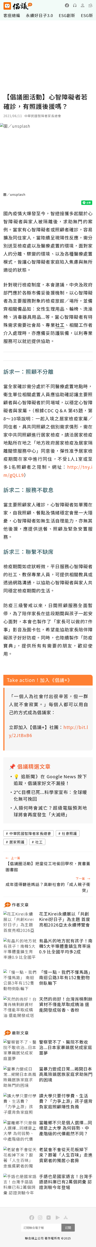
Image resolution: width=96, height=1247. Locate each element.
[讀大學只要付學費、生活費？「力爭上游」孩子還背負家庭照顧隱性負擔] (20, 1104)
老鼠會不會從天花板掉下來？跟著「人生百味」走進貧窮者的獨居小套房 (66, 1155)
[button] (90, 5)
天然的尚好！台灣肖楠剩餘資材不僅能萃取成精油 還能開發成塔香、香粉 (66, 1004)
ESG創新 (67, 15)
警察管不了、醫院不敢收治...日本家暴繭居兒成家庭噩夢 (65, 1047)
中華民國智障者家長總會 (30, 833)
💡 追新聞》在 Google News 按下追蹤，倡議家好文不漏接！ (50, 779)
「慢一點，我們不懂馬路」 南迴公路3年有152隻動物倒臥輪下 (66, 977)
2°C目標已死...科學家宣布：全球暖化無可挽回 (50, 795)
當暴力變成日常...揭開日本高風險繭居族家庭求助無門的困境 (66, 1074)
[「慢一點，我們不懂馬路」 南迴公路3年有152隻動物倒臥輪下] (20, 980)
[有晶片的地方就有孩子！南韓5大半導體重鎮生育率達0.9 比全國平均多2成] (20, 949)
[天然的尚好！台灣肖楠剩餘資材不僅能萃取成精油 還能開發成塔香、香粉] (20, 1007)
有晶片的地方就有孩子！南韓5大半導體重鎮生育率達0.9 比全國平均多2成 (66, 946)
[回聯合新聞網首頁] (7, 6)
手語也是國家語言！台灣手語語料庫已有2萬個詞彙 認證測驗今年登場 (66, 1182)
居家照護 (17, 842)
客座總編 (11, 15)
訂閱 (68, 1228)
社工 (39, 842)
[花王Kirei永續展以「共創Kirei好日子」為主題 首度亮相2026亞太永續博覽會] (20, 922)
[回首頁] (17, 6)
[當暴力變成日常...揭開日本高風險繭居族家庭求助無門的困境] (20, 1077)
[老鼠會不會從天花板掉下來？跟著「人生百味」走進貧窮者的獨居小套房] (20, 1158)
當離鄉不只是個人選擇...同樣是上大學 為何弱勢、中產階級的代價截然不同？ (65, 1128)
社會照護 (69, 833)
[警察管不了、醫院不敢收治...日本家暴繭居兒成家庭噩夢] (20, 1050)
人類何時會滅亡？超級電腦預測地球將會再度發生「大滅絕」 (50, 811)
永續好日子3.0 (39, 15)
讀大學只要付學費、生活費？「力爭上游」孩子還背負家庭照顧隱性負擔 (66, 1101)
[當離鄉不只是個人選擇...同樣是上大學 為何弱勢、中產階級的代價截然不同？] (20, 1131)
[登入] (82, 5)
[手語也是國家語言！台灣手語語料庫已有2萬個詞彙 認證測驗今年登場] (20, 1185)
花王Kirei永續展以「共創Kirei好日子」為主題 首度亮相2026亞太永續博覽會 (64, 919)
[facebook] (67, 5)
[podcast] (75, 5)
